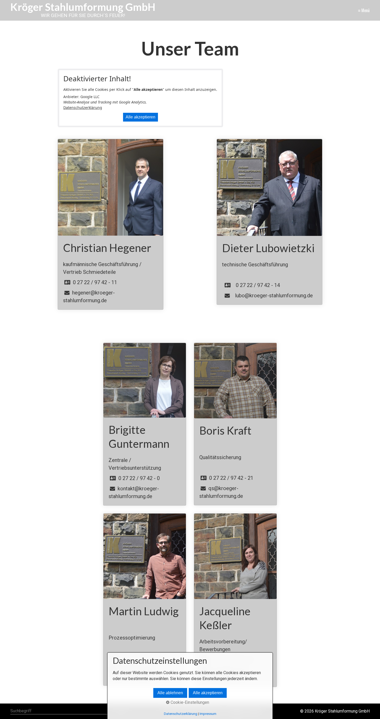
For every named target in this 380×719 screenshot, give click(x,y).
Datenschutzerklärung (82, 107)
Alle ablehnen (170, 693)
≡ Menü (364, 10)
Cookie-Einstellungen (189, 702)
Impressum (208, 714)
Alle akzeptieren (140, 117)
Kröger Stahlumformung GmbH (82, 7)
